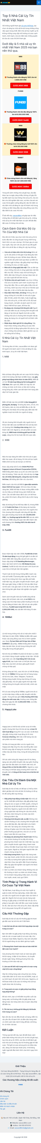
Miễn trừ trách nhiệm (7, 1106)
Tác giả (2, 1109)
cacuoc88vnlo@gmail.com (24, 1128)
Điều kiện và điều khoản (8, 1104)
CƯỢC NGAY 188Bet (20, 186)
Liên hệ (2, 1101)
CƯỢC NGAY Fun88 (20, 120)
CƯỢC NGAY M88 (20, 85)
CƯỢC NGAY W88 (20, 152)
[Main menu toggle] (39, 2)
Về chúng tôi (4, 1096)
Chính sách (4, 1099)
